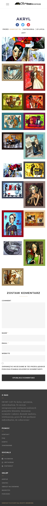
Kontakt (6, 434)
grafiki (5, 483)
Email (5, 343)
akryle (5, 479)
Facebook (8, 459)
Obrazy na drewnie (10, 486)
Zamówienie (7, 445)
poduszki (6, 494)
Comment (6, 301)
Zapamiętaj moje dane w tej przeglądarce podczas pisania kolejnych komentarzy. (23, 368)
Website (6, 353)
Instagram (9, 462)
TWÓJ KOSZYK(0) (33, 4)
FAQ (3, 438)
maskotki (6, 490)
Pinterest (8, 466)
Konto (4, 442)
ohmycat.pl (15, 29)
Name (5, 333)
